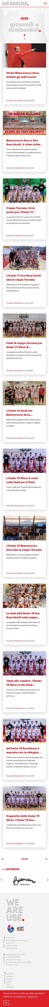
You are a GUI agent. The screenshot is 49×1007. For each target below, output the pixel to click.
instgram (9, 976)
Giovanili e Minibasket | (15, 100)
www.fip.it (10, 938)
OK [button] (6, 1003)
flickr (8, 984)
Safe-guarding (11, 948)
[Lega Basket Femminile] (10, 929)
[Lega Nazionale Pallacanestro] (20, 929)
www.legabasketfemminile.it (17, 940)
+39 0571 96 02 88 (13, 957)
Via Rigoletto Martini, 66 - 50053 (18, 962)
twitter (9, 981)
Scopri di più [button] (32, 997)
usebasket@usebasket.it (16, 954)
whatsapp (10, 986)
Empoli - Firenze (12, 965)
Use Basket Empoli (13, 959)
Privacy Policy (11, 945)
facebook (10, 973)
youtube (9, 979)
